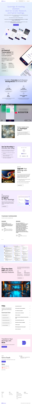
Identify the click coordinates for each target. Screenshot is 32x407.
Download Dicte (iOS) (18, 393)
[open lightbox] (23, 152)
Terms (2, 395)
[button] (28, 1)
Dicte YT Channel (11, 394)
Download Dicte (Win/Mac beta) (19, 396)
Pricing (17, 398)
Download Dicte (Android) (19, 394)
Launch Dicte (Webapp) (18, 397)
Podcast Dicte (10, 393)
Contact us (3, 361)
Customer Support (26, 393)
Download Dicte (4, 346)
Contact (2, 393)
